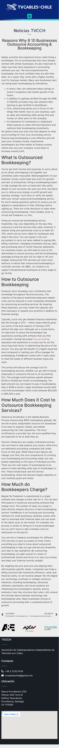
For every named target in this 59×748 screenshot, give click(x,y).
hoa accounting (42, 339)
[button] (29, 16)
